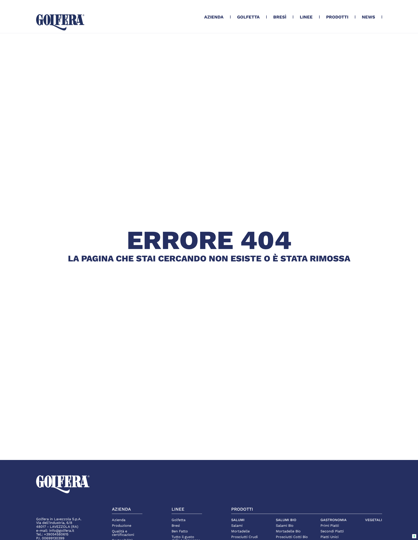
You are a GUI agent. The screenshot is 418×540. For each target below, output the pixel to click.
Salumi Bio (286, 520)
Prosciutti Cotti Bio (292, 537)
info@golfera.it (61, 530)
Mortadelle (240, 531)
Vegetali (373, 520)
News (368, 17)
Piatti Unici (329, 537)
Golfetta (248, 17)
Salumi (237, 520)
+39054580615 (56, 534)
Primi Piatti (329, 525)
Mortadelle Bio (288, 531)
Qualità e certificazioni (123, 533)
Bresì (279, 17)
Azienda (214, 17)
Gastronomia (333, 520)
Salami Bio (284, 525)
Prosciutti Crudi (244, 537)
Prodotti (337, 17)
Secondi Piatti (332, 531)
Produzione (121, 525)
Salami (237, 525)
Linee (306, 17)
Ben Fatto (180, 531)
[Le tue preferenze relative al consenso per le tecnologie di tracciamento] (414, 536)
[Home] (60, 22)
